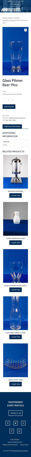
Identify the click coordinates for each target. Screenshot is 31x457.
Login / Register (15, 439)
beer (7, 120)
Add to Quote (9, 107)
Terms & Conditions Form (15, 442)
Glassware (12, 20)
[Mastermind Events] (11, 9)
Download (15, 4)
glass (10, 120)
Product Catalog (7, 18)
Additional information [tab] (12, 126)
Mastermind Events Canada (20, 451)
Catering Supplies (14, 118)
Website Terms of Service (10, 444)
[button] (25, 30)
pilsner (14, 120)
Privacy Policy (24, 444)
